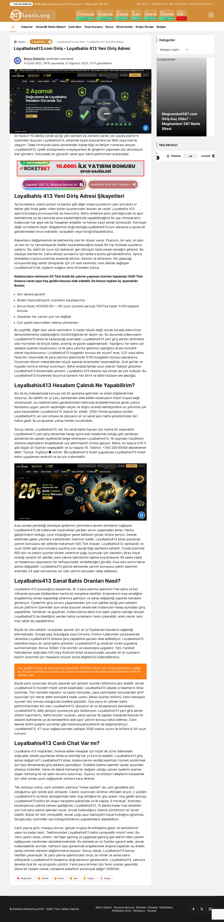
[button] (49, 41)
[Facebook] (193, 909)
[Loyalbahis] (80, 168)
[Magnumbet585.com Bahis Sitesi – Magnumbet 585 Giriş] (185, 97)
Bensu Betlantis (34, 58)
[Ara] (210, 15)
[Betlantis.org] (33, 14)
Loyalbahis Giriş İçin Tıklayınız (110, 184)
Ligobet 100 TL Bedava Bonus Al (51, 184)
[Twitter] (202, 909)
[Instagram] (210, 909)
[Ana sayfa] (13, 27)
